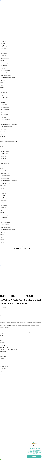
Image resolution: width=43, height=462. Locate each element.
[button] (21, 143)
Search (1, 144)
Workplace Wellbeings (5, 107)
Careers (3, 43)
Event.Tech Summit (5, 67)
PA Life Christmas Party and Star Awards (8, 77)
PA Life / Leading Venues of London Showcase (9, 73)
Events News (4, 50)
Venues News (4, 55)
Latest (2, 90)
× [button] (42, 441)
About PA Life (3, 351)
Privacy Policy (3, 356)
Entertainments (4, 48)
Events (2, 112)
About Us (2, 134)
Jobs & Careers (3, 129)
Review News (4, 53)
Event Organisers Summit (6, 68)
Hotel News (4, 51)
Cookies (2, 358)
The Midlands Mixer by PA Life (7, 75)
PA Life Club (3, 80)
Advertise (2, 82)
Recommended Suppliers (5, 58)
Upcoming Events (5, 63)
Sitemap (2, 371)
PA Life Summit (4, 65)
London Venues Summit (6, 70)
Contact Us (3, 85)
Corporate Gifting (5, 46)
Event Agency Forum (5, 72)
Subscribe (2, 87)
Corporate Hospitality (5, 45)
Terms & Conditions (4, 354)
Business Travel (4, 41)
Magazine (2, 60)
